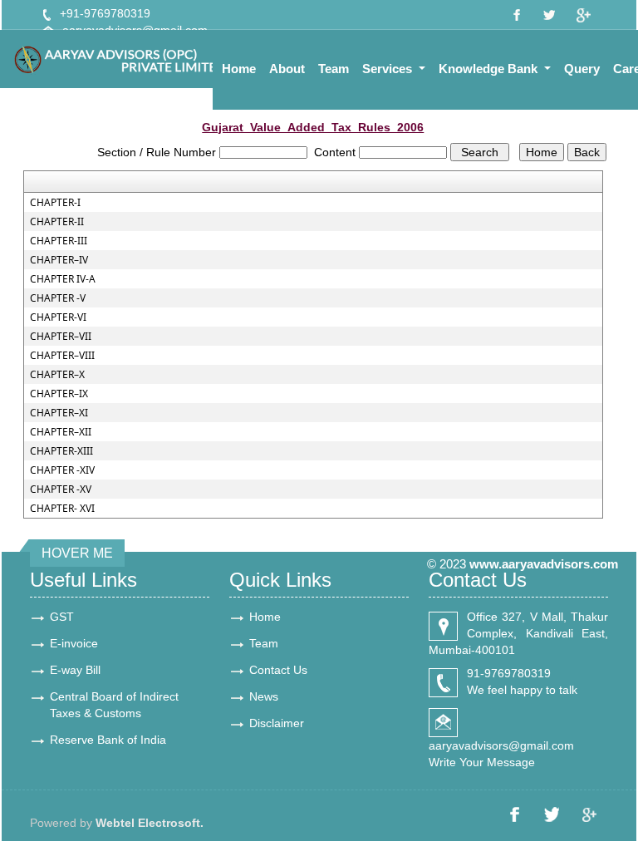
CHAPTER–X (57, 374)
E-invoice (74, 643)
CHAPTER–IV (59, 260)
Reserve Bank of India (108, 739)
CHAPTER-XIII (61, 451)
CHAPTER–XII (60, 432)
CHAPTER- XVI (62, 508)
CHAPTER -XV (60, 489)
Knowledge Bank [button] (490, 68)
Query (582, 68)
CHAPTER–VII (60, 336)
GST (62, 616)
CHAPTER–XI (59, 413)
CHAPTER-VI (58, 317)
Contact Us (278, 669)
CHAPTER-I (55, 202)
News (263, 696)
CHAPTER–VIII (62, 355)
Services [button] (388, 68)
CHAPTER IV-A (63, 279)
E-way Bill (75, 669)
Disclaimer (276, 723)
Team (333, 68)
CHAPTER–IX (59, 394)
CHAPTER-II (57, 222)
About (287, 68)
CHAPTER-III (58, 241)
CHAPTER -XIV (62, 470)
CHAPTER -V (58, 298)
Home (239, 68)
